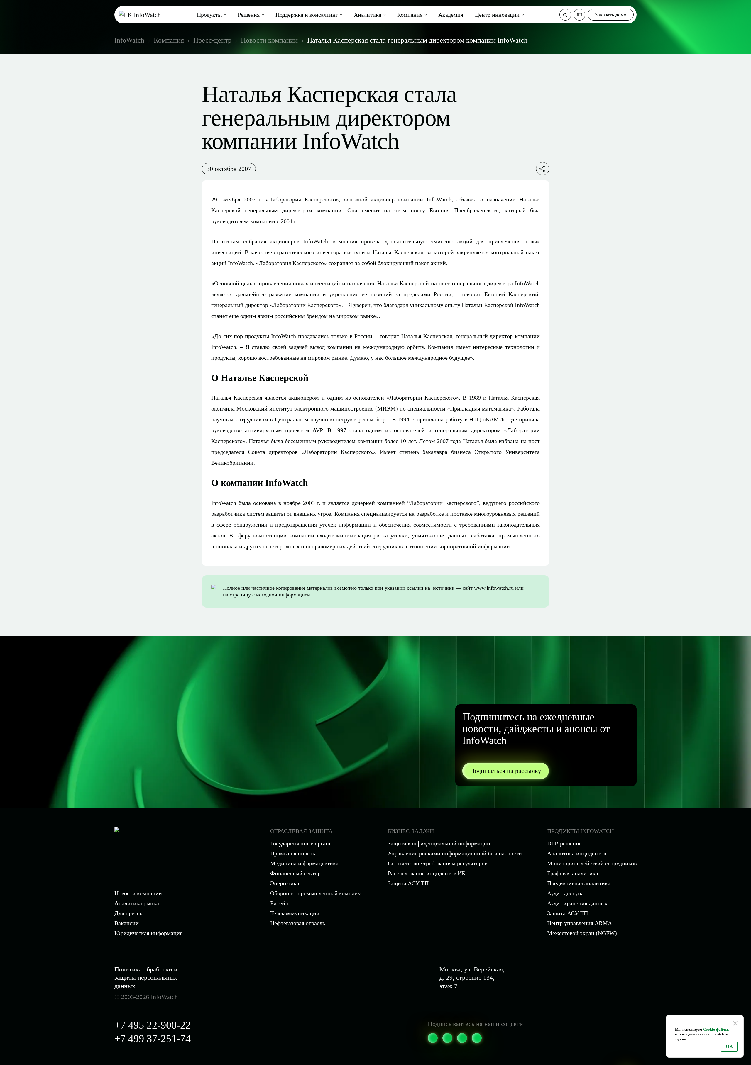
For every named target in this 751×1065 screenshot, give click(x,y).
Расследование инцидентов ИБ (426, 873)
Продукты (209, 14)
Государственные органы (301, 843)
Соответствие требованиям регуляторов (437, 863)
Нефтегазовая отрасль (297, 923)
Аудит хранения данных (577, 903)
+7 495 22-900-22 (152, 1025)
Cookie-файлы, (716, 1029)
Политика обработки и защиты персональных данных (145, 978)
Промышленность (292, 853)
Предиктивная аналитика (578, 883)
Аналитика (367, 14)
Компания (409, 14)
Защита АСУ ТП (408, 883)
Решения (249, 14)
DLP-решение (564, 843)
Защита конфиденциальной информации (439, 843)
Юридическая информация (148, 933)
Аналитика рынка (136, 903)
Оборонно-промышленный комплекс (316, 893)
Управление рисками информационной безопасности (455, 853)
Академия (450, 14)
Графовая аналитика (572, 873)
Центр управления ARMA (579, 923)
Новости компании (138, 893)
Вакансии (126, 923)
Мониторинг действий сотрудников (592, 863)
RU (579, 15)
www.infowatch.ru (494, 588)
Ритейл (279, 903)
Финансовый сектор (295, 873)
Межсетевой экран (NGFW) (582, 933)
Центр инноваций (497, 14)
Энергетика (284, 883)
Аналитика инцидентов (576, 853)
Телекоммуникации (294, 913)
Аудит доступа (565, 893)
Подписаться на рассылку (505, 770)
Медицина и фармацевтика (304, 863)
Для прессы (128, 913)
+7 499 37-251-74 (152, 1038)
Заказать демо (610, 15)
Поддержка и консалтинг (306, 14)
